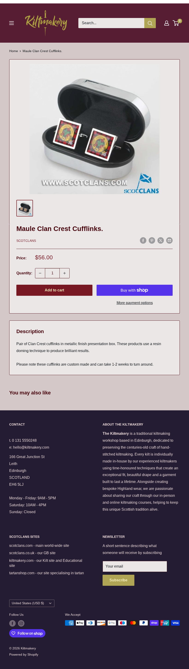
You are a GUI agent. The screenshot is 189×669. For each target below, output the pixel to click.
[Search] (150, 23)
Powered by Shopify (23, 654)
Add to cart (54, 290)
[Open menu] (11, 23)
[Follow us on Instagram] (21, 623)
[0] (176, 23)
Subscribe (118, 580)
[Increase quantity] (64, 273)
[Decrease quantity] (40, 273)
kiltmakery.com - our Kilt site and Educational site (45, 563)
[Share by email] (169, 240)
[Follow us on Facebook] (12, 623)
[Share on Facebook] (143, 240)
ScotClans (26, 241)
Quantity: (24, 273)
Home (13, 51)
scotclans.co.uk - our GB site (32, 553)
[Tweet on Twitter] (160, 240)
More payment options (135, 303)
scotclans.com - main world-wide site (39, 546)
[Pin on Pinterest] (152, 240)
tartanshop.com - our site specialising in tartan (46, 573)
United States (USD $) (28, 603)
